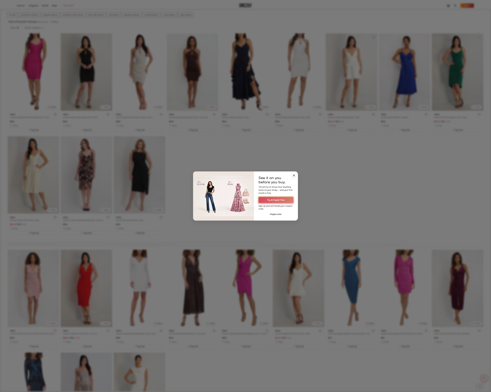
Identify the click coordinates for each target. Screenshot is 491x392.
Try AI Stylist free (276, 200)
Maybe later (276, 214)
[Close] (294, 175)
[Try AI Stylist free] (223, 196)
